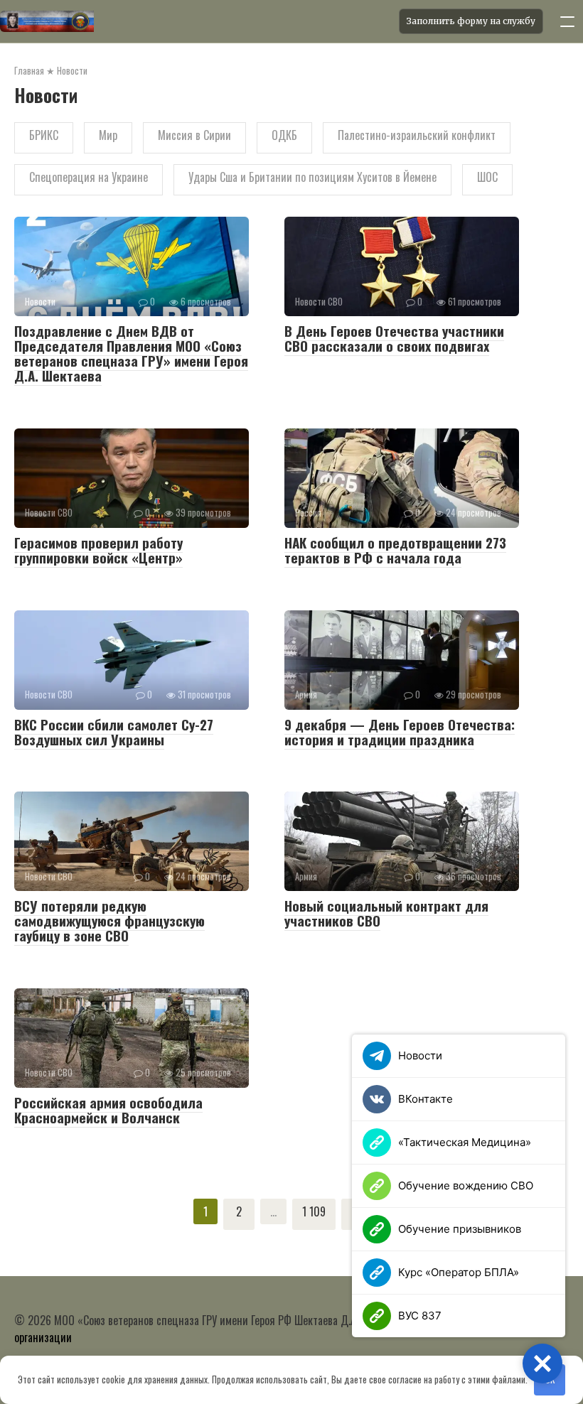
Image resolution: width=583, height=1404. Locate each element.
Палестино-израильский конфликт (417, 135)
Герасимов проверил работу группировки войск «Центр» (98, 549)
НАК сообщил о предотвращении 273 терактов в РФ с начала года (395, 549)
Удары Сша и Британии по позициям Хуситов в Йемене (312, 176)
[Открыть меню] (567, 21)
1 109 (314, 1211)
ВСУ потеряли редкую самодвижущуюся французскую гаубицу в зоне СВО (109, 920)
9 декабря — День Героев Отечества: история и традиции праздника (399, 731)
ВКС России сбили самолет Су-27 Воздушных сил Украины (113, 731)
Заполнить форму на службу (471, 21)
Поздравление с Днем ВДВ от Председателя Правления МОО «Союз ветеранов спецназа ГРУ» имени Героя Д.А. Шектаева (131, 352)
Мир (108, 135)
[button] (542, 1363)
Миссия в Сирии (194, 135)
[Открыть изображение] (195, 21)
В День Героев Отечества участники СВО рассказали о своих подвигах (394, 337)
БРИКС (43, 135)
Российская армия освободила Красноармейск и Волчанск (108, 1109)
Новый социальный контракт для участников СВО (386, 912)
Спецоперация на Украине (88, 176)
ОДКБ (284, 135)
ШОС (487, 176)
